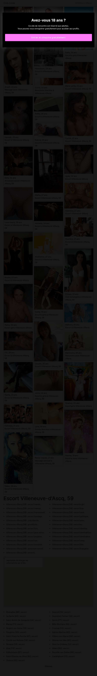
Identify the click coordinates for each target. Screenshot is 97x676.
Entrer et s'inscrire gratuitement (48, 37)
